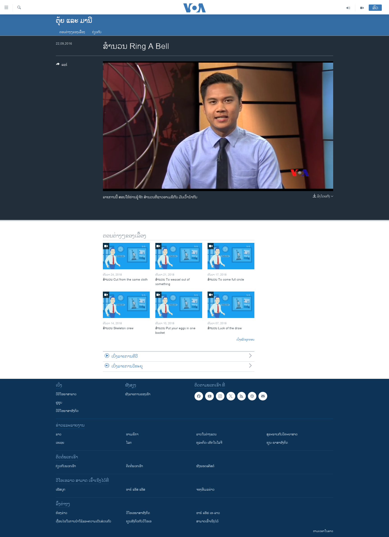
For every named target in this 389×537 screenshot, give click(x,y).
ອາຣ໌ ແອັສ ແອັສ (135, 489)
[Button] (61, 65)
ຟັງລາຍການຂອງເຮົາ (137, 394)
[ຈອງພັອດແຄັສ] (262, 396)
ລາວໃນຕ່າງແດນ (206, 434)
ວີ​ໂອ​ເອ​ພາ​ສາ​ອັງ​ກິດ (138, 513)
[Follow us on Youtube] (209, 396)
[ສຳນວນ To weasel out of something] (178, 256)
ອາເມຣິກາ (132, 434)
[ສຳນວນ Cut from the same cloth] (126, 256)
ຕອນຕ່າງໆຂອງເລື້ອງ (72, 32)
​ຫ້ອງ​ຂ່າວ (61, 513)
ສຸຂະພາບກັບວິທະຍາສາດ (282, 434)
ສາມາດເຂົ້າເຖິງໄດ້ (207, 521)
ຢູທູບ (59, 402)
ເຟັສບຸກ (60, 489)
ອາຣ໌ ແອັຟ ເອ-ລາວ (208, 513)
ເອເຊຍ (60, 442)
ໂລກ (129, 442)
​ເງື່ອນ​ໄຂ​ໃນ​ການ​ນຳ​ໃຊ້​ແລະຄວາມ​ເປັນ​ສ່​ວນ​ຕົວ (83, 521)
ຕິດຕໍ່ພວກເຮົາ (134, 466)
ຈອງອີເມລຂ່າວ (205, 489)
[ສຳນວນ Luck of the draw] (231, 305)
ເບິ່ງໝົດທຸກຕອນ (245, 340)
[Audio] (348, 8)
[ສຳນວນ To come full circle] (231, 256)
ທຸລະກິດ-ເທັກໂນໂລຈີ (209, 442)
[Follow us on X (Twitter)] (230, 396)
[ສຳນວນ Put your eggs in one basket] (178, 305)
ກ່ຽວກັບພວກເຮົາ (66, 466)
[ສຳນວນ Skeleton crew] (126, 305)
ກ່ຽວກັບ (97, 32)
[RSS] (241, 396)
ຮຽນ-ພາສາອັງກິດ (277, 442)
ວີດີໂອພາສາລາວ (66, 394)
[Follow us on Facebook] (198, 396)
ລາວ (58, 434)
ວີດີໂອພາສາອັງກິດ (67, 411)
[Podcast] (252, 396)
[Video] (362, 8)
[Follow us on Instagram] (220, 396)
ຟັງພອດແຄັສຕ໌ (205, 466)
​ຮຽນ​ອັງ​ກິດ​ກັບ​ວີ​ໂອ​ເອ (139, 521)
